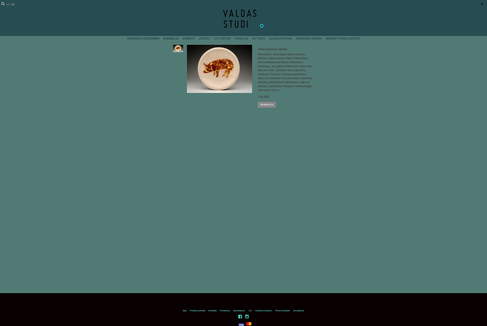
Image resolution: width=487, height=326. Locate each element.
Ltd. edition (222, 38)
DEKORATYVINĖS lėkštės (343, 38)
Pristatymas (225, 311)
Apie (185, 311)
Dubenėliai (171, 38)
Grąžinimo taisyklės (263, 311)
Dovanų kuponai (280, 38)
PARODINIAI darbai (309, 38)
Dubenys (188, 38)
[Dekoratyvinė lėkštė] (219, 69)
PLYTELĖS (258, 38)
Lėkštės (204, 38)
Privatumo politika (197, 311)
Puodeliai (241, 38)
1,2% (250, 311)
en (13, 4)
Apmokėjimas (239, 311)
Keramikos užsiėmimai (143, 38)
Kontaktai (212, 311)
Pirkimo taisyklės (282, 311)
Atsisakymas (298, 311)
